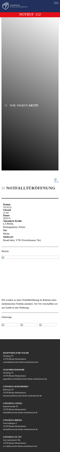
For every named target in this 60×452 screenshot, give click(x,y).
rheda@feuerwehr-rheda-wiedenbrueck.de (20, 429)
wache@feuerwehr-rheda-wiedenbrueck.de (20, 362)
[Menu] (56, 3)
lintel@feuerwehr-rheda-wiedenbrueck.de (20, 412)
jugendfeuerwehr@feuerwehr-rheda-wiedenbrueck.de (25, 379)
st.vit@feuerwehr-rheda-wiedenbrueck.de (20, 446)
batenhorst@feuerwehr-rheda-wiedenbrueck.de (22, 396)
